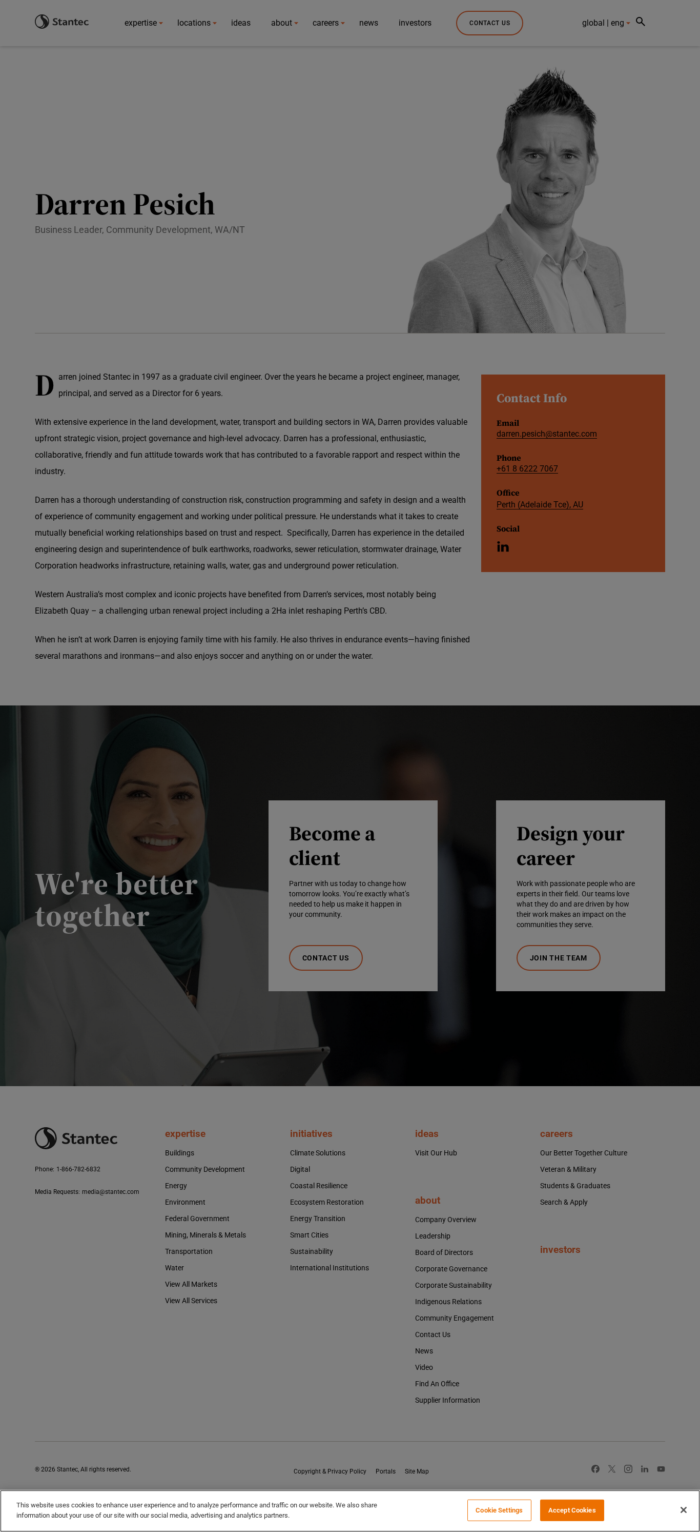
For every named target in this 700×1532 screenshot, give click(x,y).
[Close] (683, 1510)
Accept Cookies (572, 1510)
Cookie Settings (499, 1510)
